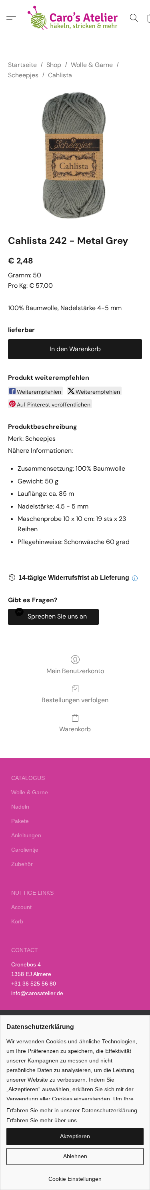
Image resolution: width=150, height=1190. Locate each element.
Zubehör (22, 864)
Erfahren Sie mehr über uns (41, 1120)
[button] (75, 18)
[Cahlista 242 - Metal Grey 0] (75, 155)
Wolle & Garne (92, 65)
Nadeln (20, 806)
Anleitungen (26, 835)
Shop (53, 65)
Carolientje (24, 849)
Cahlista (60, 75)
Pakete (20, 821)
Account (21, 907)
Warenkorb (75, 729)
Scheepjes (23, 75)
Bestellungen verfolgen (75, 700)
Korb (17, 921)
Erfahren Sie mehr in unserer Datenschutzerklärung (71, 1110)
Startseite (22, 65)
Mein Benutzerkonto (75, 671)
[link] (75, 1176)
